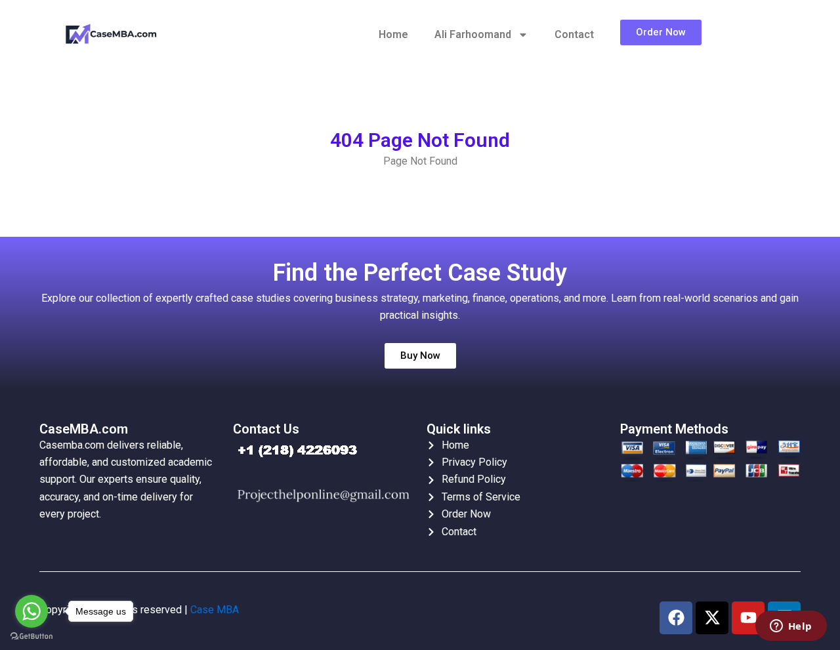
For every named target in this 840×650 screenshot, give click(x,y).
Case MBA (214, 609)
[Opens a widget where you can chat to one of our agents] (791, 627)
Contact (574, 34)
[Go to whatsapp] (31, 611)
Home (393, 34)
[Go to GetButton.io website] (31, 636)
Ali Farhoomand (472, 34)
